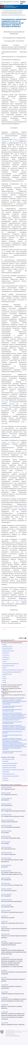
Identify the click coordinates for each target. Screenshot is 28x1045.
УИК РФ (4, 678)
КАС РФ (4, 667)
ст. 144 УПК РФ (4, 984)
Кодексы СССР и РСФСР (8, 757)
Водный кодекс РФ (7, 648)
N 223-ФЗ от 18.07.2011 (6, 870)
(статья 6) (16, 392)
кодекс (14, 435)
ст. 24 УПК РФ (4, 997)
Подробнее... (23, 754)
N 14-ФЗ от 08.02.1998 (6, 865)
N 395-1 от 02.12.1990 (5, 910)
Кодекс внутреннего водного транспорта (13, 669)
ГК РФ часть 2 (5, 655)
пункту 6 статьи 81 (20, 508)
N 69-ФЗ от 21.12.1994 (6, 792)
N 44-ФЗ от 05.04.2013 (6, 894)
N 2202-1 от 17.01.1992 (5, 877)
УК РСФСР (5, 778)
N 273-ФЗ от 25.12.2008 (6, 825)
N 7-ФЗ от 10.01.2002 (5, 836)
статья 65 (5, 407)
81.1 (16, 141)
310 (8, 602)
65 (10, 141)
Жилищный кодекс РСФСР (9, 765)
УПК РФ (4, 682)
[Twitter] (22, 637)
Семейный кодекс (7, 674)
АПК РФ (4, 644)
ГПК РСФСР (5, 761)
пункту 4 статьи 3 (19, 139)
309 (2, 602)
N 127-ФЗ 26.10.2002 (5, 883)
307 (22, 600)
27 (10, 401)
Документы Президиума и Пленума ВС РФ (13, 698)
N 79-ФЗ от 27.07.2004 (6, 809)
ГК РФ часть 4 (5, 659)
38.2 (25, 403)
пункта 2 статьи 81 (10, 442)
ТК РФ (4, 676)
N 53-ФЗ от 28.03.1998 (6, 905)
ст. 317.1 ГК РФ (4, 921)
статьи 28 (14, 403)
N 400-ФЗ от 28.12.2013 (6, 787)
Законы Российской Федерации (10, 686)
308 (25, 600)
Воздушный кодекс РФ (8, 650)
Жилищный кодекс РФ (8, 665)
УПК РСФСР (5, 780)
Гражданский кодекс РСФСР (9, 763)
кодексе (3, 378)
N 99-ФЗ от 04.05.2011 (6, 858)
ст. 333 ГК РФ (4, 916)
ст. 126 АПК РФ (4, 1004)
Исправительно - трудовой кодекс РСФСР (13, 769)
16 (2, 400)
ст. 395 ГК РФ (4, 926)
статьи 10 (23, 398)
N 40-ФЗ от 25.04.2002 (6, 798)
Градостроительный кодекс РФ (10, 663)
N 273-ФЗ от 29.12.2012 (6, 803)
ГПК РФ (4, 661)
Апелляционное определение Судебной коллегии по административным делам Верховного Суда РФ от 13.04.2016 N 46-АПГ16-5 (13, 13)
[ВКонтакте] (21, 637)
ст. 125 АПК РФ (4, 1022)
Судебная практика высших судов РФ (12, 684)
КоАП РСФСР (5, 771)
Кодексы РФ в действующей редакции (12, 642)
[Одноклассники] (24, 637)
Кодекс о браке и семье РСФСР (10, 776)
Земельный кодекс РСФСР (9, 767)
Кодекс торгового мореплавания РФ (11, 671)
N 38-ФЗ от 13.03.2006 (6, 830)
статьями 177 (16, 600)
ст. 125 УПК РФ (4, 992)
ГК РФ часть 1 (5, 652)
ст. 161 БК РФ (4, 970)
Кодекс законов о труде (8, 773)
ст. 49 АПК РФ (4, 1011)
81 (13, 141)
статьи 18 (5, 401)
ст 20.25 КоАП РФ (5, 934)
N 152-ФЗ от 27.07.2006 (6, 888)
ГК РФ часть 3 (5, 657)
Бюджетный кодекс (7, 646)
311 (17, 602)
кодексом (4, 193)
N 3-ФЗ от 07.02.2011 (5, 841)
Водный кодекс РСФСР (8, 759)
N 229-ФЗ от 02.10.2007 (6, 899)
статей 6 (16, 472)
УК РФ (4, 680)
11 (21, 472)
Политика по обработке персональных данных (13, 1035)
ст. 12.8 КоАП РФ (5, 957)
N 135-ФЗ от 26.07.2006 (6, 852)
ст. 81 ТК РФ (4, 941)
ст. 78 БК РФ (4, 948)
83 (9, 407)
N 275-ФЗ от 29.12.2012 (6, 814)
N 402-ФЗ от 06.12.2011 (6, 847)
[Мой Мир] (25, 637)
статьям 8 (4, 141)
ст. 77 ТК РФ (4, 977)
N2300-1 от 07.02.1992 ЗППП (7, 820)
